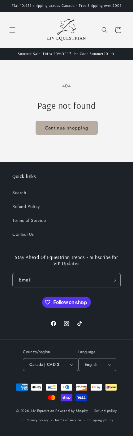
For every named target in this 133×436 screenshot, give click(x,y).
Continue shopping (66, 128)
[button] (12, 30)
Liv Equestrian (42, 410)
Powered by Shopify (71, 410)
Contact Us (23, 234)
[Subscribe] (113, 280)
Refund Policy (26, 206)
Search (19, 192)
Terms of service (68, 419)
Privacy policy (37, 419)
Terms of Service (29, 220)
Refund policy (105, 410)
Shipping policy (101, 419)
